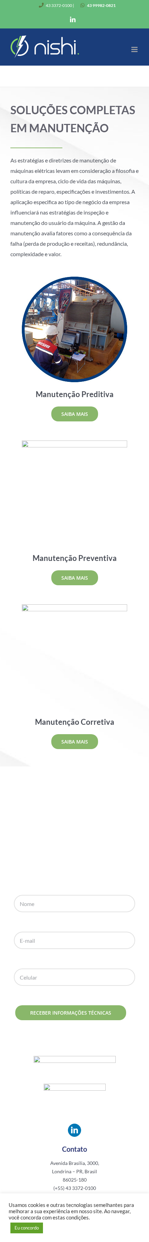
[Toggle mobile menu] (135, 49)
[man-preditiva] (74, 279)
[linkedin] (74, 1130)
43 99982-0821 (101, 5)
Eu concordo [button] (27, 1228)
